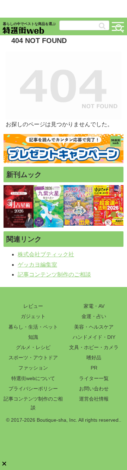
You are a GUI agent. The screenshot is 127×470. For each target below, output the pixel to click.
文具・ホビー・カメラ (94, 347)
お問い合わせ (94, 388)
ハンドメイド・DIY (94, 337)
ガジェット (33, 316)
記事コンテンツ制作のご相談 (54, 274)
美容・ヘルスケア (94, 327)
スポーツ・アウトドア (33, 357)
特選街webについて (33, 378)
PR (94, 368)
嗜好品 (93, 357)
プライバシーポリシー (33, 388)
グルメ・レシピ (33, 347)
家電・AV (94, 306)
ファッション (33, 368)
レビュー (33, 306)
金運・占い (93, 316)
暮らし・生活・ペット (33, 327)
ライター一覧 (94, 378)
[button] (102, 26)
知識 (33, 337)
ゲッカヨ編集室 (37, 265)
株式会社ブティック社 (46, 254)
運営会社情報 (94, 399)
